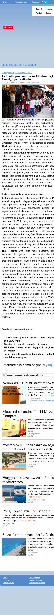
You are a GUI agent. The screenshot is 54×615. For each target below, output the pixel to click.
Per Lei (39, 13)
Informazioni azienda (37, 583)
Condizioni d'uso (35, 580)
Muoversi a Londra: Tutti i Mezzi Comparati (28, 413)
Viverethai (26, 82)
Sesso (48, 13)
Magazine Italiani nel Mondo (19, 64)
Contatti (6, 580)
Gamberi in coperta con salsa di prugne (25, 344)
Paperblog (15, 11)
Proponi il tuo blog (21, 2)
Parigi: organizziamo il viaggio (26, 510)
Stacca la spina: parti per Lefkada (28, 534)
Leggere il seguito (34, 497)
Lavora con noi (8, 583)
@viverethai (34, 82)
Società (39, 9)
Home (5, 2)
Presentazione (34, 578)
